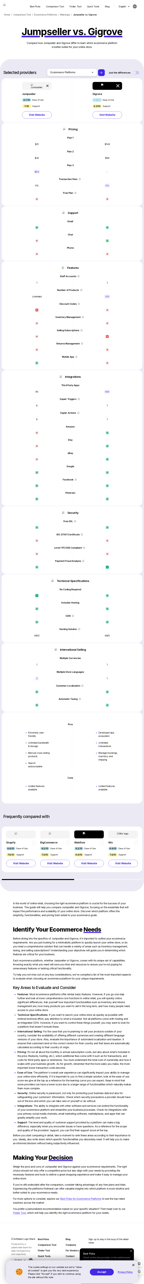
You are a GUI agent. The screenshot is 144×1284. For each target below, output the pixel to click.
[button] (37, 100)
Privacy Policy (125, 1272)
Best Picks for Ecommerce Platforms (81, 1198)
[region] (72, 853)
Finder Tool (19, 1212)
